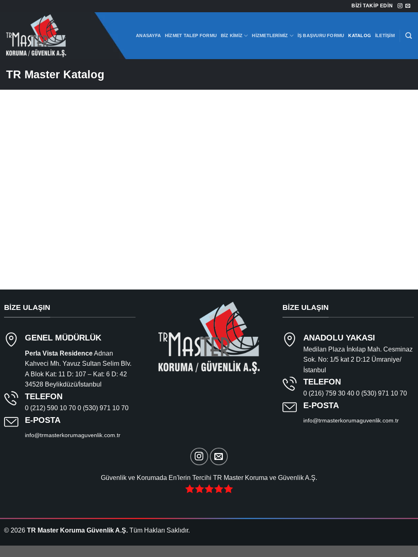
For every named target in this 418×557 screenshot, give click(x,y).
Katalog (359, 35)
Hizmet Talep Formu (191, 35)
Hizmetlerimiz (270, 35)
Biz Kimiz (231, 35)
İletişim (385, 35)
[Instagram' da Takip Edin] (400, 6)
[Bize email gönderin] (407, 6)
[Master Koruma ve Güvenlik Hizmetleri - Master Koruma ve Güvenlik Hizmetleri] (47, 35)
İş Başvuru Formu (321, 35)
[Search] (408, 36)
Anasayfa (148, 35)
